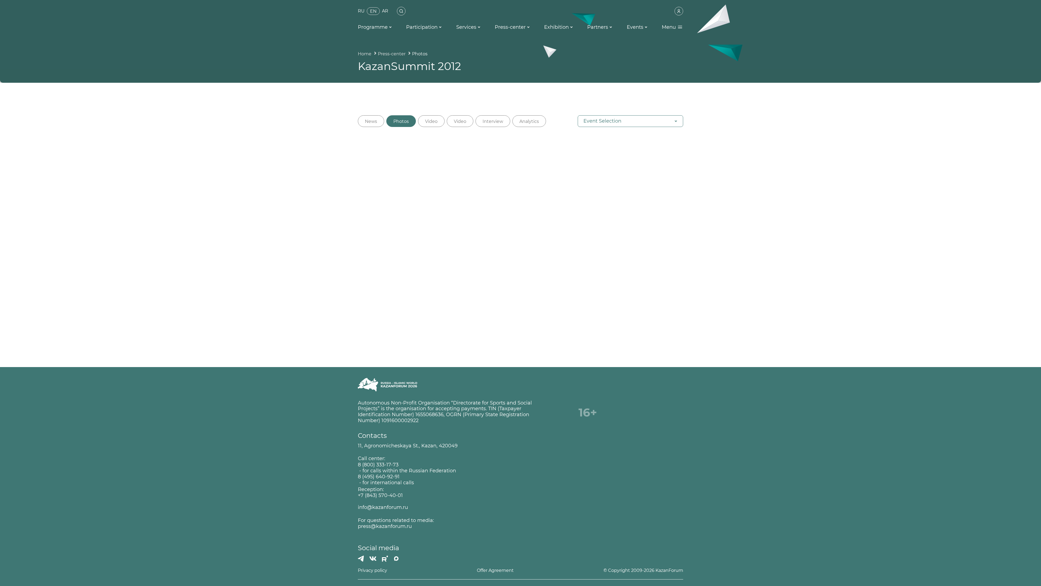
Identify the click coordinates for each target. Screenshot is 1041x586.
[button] (630, 121)
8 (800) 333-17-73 (378, 464)
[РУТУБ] (385, 559)
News (371, 121)
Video (431, 121)
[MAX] (396, 559)
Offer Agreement (495, 570)
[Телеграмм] (361, 559)
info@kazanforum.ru (383, 507)
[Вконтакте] (373, 558)
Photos (401, 121)
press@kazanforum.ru (385, 526)
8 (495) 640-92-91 (379, 476)
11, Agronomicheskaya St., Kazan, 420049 (408, 445)
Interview (493, 121)
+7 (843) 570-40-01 (380, 495)
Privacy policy (372, 570)
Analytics (529, 121)
